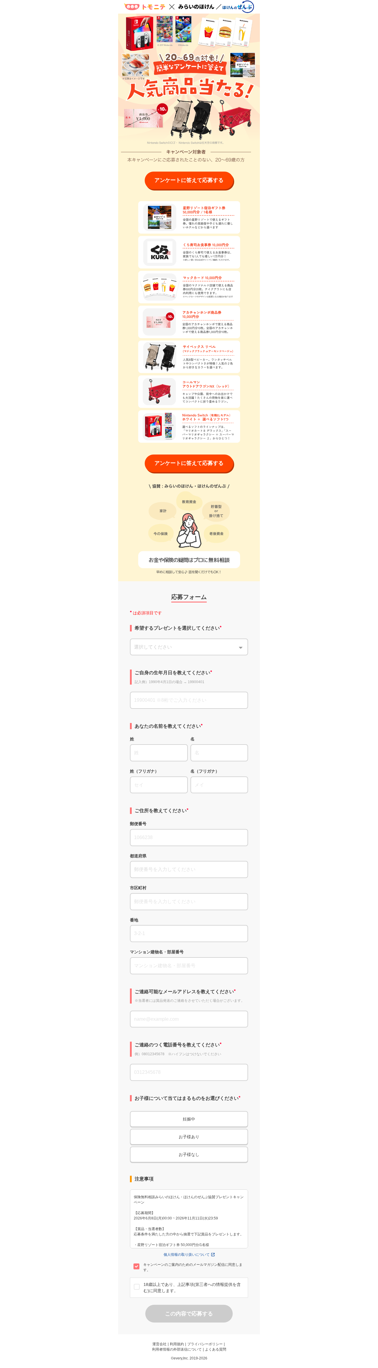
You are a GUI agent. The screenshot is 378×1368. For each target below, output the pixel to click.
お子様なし (189, 1154)
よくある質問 (215, 1349)
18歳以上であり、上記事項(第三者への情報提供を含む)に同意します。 (192, 1287)
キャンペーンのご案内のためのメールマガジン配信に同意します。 (192, 1267)
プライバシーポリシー (205, 1344)
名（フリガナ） (204, 771)
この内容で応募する (189, 1314)
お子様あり (189, 1136)
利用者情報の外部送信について (177, 1349)
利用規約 (177, 1344)
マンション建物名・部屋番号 (157, 952)
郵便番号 (138, 823)
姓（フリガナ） (144, 771)
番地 (134, 920)
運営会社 (159, 1344)
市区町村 (138, 887)
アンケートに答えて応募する (189, 180)
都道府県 (138, 856)
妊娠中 (189, 1119)
